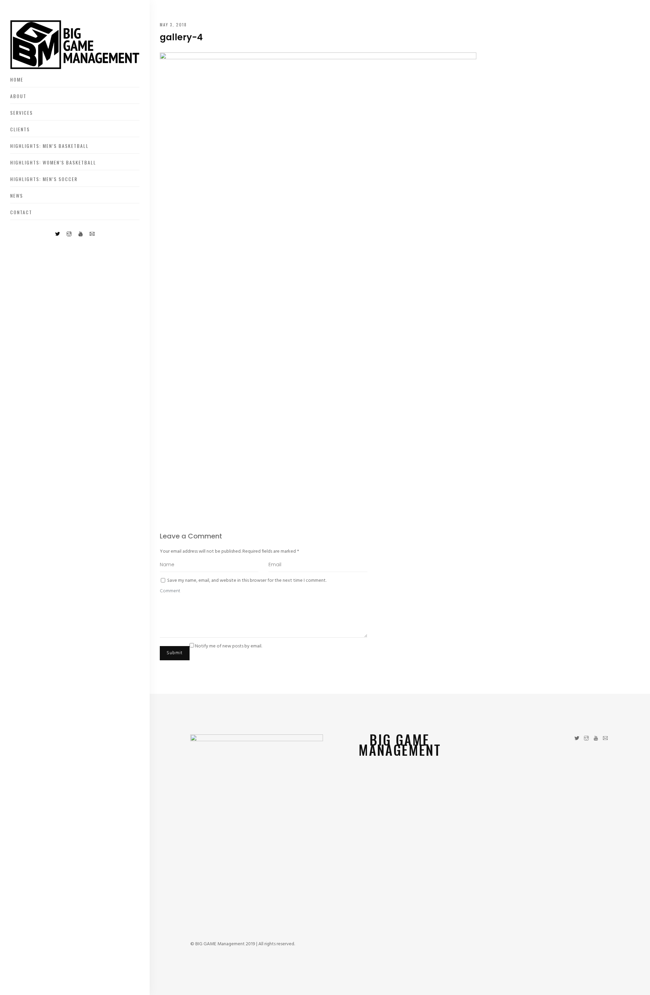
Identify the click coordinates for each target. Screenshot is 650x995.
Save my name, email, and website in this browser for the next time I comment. (246, 580)
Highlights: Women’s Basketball (53, 162)
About (18, 96)
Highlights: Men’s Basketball (49, 145)
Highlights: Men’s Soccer (44, 178)
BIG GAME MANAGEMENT (400, 744)
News (16, 195)
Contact (21, 212)
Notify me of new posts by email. (228, 646)
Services (21, 112)
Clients (20, 129)
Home (16, 79)
